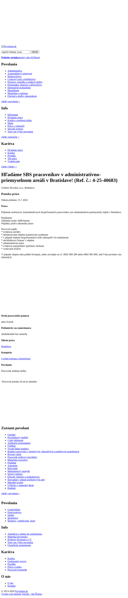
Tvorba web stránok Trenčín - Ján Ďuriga (21, 594)
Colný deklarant (15, 440)
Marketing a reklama (17, 93)
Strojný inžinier (15, 474)
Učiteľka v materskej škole (20, 485)
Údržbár (11, 446)
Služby (10, 515)
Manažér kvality (15, 482)
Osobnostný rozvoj (16, 561)
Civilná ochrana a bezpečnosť (16, 358)
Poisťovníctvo (14, 512)
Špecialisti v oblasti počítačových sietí (26, 479)
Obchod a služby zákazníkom (22, 96)
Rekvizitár (12, 468)
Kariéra (11, 153)
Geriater (11, 434)
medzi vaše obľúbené (20, 57)
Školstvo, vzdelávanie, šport (21, 520)
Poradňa (11, 155)
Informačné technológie (19, 87)
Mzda (10, 123)
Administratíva (14, 70)
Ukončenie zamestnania (19, 545)
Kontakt (11, 586)
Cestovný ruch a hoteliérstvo (21, 79)
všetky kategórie (10, 137)
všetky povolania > (10, 493)
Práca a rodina (14, 567)
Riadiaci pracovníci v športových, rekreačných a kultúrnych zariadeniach (43, 451)
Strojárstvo (12, 518)
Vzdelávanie (13, 161)
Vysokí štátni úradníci (18, 448)
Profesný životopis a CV (19, 539)
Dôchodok (12, 114)
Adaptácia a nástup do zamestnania (24, 534)
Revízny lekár (14, 454)
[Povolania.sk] (8, 46)
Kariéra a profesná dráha (19, 120)
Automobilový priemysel (19, 73)
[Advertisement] (64, 23)
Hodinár (11, 488)
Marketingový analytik (18, 471)
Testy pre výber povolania (20, 131)
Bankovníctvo (14, 76)
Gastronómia (13, 509)
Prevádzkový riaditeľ (17, 437)
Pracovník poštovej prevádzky (22, 457)
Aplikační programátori (18, 443)
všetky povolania (10, 101)
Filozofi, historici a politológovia (23, 477)
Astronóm (12, 465)
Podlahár (11, 462)
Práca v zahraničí (15, 126)
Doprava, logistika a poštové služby (25, 82)
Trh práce (12, 158)
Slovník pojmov (15, 128)
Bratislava (6, 346)
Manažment (13, 90)
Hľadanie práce (15, 117)
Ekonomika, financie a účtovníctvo (24, 85)
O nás (10, 583)
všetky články (9, 166)
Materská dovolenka (17, 536)
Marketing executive (17, 460)
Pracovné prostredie (17, 569)
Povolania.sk (21, 591)
